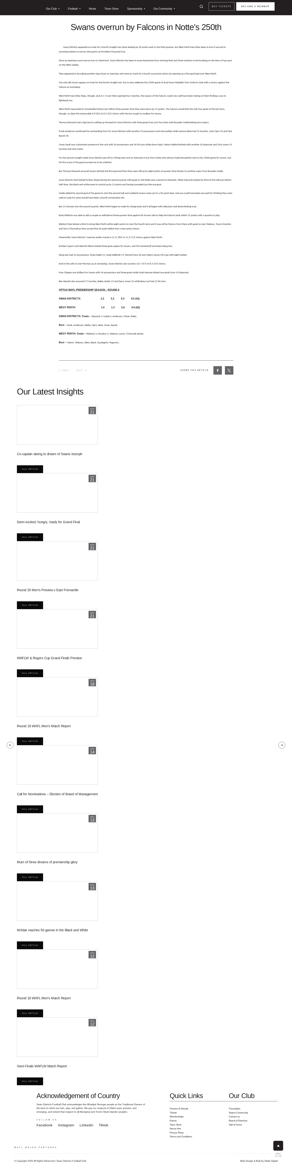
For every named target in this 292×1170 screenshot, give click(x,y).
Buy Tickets (221, 6)
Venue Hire (175, 1128)
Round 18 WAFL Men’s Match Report (44, 998)
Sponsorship (134, 8)
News (92, 8)
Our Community (162, 8)
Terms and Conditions (181, 1136)
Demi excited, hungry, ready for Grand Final (48, 522)
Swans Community (238, 1112)
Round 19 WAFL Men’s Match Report (44, 726)
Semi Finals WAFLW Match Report (42, 1066)
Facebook (44, 1125)
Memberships (177, 1116)
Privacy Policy (177, 1132)
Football (73, 8)
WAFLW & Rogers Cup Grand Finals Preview (49, 658)
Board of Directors (238, 1120)
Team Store (111, 8)
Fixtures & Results (179, 1108)
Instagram (66, 1125)
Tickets (173, 1112)
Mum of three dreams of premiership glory (47, 862)
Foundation (234, 1108)
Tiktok (103, 1125)
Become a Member (255, 6)
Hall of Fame (235, 1124)
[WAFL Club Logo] (22, 12)
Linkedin (86, 1125)
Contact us (234, 1116)
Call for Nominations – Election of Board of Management (57, 794)
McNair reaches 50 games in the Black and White (52, 930)
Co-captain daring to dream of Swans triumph (49, 454)
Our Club (51, 8)
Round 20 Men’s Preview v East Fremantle (47, 590)
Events (173, 1120)
